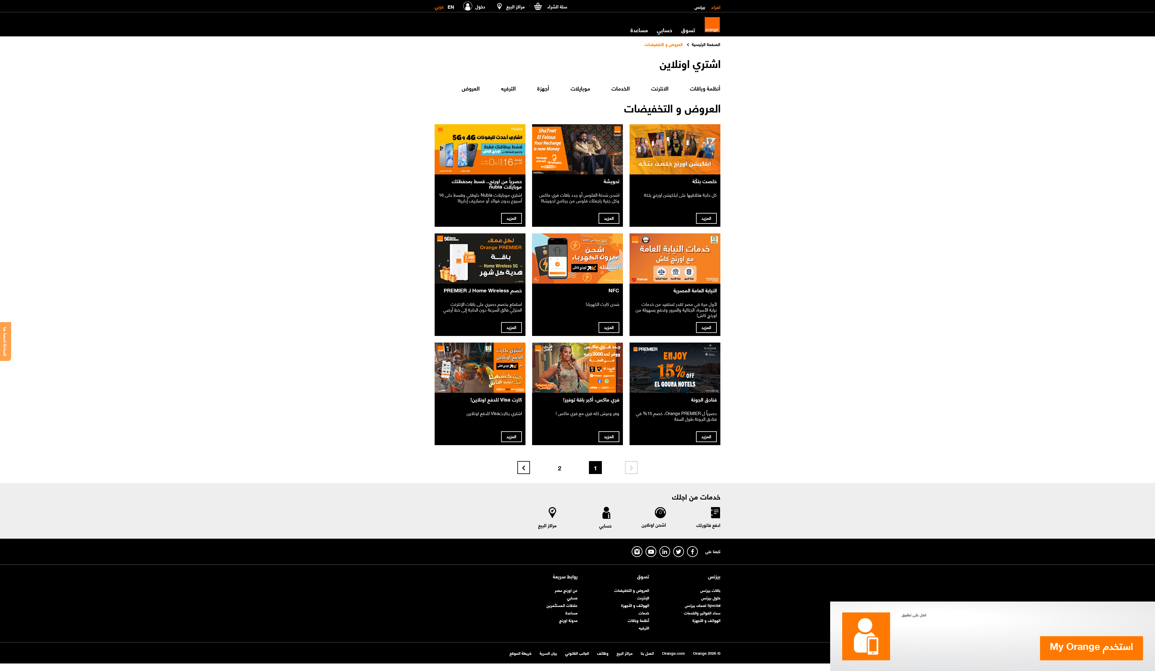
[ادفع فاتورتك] (715, 514)
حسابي (664, 30)
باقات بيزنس (710, 590)
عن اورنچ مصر (566, 590)
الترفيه (644, 627)
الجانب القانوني (577, 653)
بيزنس (700, 7)
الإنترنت (643, 597)
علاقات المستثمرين (562, 605)
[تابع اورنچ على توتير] (678, 551)
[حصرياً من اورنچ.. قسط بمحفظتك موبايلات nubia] (480, 149)
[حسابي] (606, 514)
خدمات (644, 612)
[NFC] (577, 258)
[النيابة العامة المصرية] (675, 258)
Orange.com (673, 653)
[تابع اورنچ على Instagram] (637, 551)
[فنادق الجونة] (675, 368)
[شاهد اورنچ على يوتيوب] (650, 551)
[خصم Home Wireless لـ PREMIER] (480, 258)
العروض (471, 88)
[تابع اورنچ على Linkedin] (664, 551)
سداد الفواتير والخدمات (702, 612)
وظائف (602, 653)
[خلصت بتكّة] (675, 149)
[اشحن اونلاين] (660, 513)
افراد (715, 6)
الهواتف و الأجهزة (706, 620)
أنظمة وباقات (638, 620)
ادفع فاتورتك (708, 525)
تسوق (643, 576)
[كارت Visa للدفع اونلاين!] (480, 368)
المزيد (706, 218)
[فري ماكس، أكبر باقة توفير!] (577, 368)
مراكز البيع (547, 525)
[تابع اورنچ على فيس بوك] (692, 551)
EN (451, 5)
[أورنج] (712, 24)
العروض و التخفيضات (631, 590)
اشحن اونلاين (654, 524)
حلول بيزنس (710, 597)
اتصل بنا (647, 653)
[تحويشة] (577, 149)
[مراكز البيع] (552, 514)
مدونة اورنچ (568, 620)
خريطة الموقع (520, 653)
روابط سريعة (565, 576)
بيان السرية (548, 653)
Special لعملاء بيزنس (702, 605)
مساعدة (571, 612)
